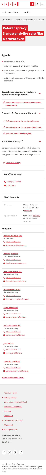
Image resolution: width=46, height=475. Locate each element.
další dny (36, 216)
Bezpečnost (8, 416)
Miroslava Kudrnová (11, 290)
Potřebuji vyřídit (10, 12)
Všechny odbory (29, 20)
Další (25, 12)
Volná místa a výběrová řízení (15, 402)
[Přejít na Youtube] (15, 452)
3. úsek (41, 20)
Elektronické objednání (13, 406)
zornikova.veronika (13, 371)
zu (7, 185)
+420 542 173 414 (13, 349)
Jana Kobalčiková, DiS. (12, 272)
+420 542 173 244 (13, 367)
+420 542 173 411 (14, 182)
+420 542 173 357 (13, 260)
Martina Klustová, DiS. (12, 236)
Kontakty (7, 411)
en (42, 4)
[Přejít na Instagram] (21, 452)
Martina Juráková (10, 254)
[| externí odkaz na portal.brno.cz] (32, 4)
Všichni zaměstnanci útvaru (13, 377)
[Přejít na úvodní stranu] (10, 4)
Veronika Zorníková (11, 361)
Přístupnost (8, 425)
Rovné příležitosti (10, 429)
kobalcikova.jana (12, 281)
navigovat (27, 210)
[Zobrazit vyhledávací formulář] (37, 4)
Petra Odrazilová (10, 308)
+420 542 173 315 (13, 278)
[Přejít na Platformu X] (9, 452)
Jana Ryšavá (8, 343)
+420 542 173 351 (13, 296)
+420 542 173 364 (13, 242)
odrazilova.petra (12, 317)
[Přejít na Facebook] (4, 452)
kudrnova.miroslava (14, 299)
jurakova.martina (12, 263)
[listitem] (23, 93)
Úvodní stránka (7, 20)
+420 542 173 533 (13, 331)
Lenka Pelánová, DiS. (12, 325)
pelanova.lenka (12, 335)
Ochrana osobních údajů (13, 420)
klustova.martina (12, 245)
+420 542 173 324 (13, 313)
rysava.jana (10, 353)
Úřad (18, 20)
